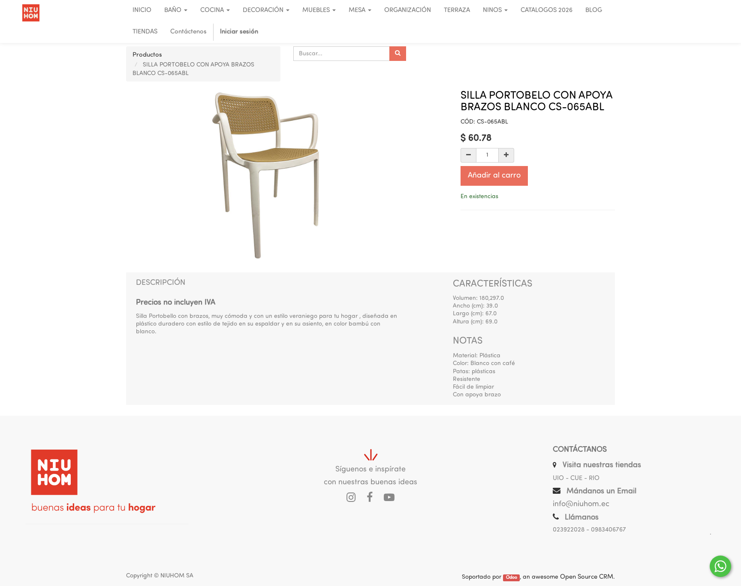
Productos (147, 55)
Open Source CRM (586, 577)
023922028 (568, 530)
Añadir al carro (494, 176)
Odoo (511, 577)
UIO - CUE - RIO (576, 478)
